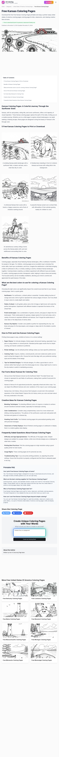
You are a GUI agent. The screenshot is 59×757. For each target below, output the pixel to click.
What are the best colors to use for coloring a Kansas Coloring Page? (20, 87)
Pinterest (29, 513)
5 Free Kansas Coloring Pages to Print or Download (16, 81)
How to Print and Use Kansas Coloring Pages (14, 90)
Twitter (7, 513)
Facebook (18, 513)
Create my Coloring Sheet (29, 539)
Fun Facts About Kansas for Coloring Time (14, 94)
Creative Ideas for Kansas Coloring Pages (14, 97)
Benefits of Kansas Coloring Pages (12, 84)
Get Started (49, 2)
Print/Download (15, 147)
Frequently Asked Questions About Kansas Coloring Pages (18, 100)
